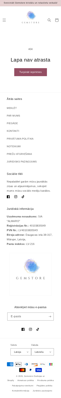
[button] (4, 20)
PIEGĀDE (12, 123)
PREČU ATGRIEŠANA (19, 154)
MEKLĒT (12, 108)
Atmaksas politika (25, 380)
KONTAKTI (13, 131)
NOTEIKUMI (14, 146)
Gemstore (28, 376)
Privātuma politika (45, 380)
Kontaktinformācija (20, 391)
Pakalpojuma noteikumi (22, 386)
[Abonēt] (50, 317)
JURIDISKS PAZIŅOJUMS (22, 161)
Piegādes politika (44, 386)
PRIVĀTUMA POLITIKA (20, 138)
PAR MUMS (13, 115)
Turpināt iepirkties (30, 72)
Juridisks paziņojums (42, 391)
